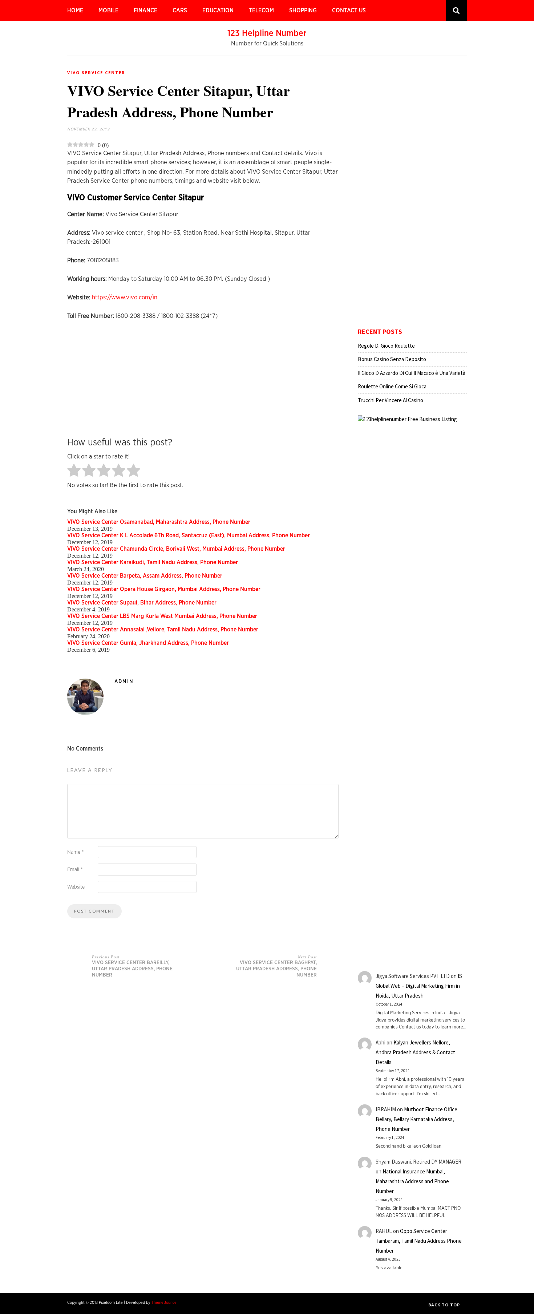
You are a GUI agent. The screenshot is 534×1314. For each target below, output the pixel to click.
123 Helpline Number (267, 33)
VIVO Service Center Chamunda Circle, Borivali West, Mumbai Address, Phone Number (176, 549)
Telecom (261, 10)
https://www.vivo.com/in (124, 297)
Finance (145, 10)
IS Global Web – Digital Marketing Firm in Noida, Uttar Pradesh (419, 986)
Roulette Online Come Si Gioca (392, 386)
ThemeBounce (164, 1303)
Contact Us (349, 10)
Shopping (303, 10)
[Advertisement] (204, 379)
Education (218, 10)
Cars (180, 10)
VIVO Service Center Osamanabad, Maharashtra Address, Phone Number (158, 522)
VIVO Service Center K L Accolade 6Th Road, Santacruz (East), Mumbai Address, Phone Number (188, 535)
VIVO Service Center (96, 72)
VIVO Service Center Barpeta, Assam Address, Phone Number (144, 576)
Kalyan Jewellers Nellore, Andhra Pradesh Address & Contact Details (415, 1052)
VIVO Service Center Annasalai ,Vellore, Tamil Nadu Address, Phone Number (162, 629)
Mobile (108, 10)
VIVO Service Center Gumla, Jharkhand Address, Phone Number (148, 643)
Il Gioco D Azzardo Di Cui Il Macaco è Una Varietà (411, 372)
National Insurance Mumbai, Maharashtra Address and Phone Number (412, 1181)
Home (75, 10)
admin (124, 681)
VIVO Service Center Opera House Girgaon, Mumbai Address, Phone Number (163, 589)
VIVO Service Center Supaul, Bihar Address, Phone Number (142, 603)
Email (74, 869)
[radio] (74, 471)
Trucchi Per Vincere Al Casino (390, 400)
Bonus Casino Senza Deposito (392, 359)
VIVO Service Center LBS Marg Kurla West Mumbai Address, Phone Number (162, 616)
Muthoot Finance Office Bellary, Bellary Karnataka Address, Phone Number (416, 1119)
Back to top (444, 1304)
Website (76, 887)
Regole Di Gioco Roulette (386, 345)
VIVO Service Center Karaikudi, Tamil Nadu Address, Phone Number (152, 562)
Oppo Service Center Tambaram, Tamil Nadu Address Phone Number (419, 1241)
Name (75, 852)
